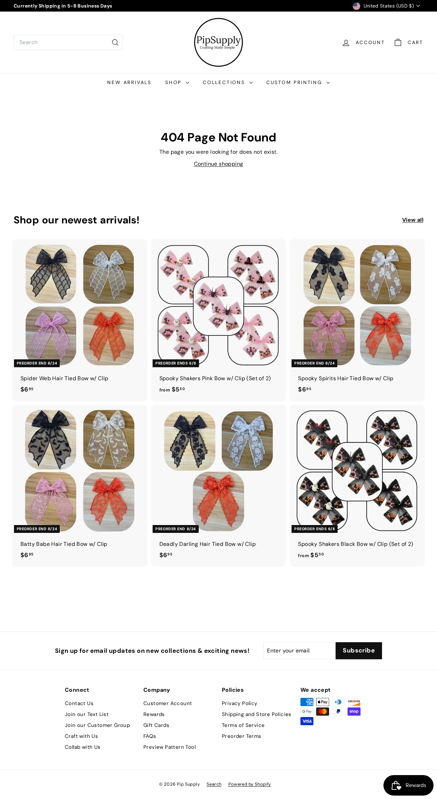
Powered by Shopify (249, 784)
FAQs (149, 736)
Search (214, 784)
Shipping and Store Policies (257, 714)
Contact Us (79, 703)
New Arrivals (129, 82)
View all (412, 219)
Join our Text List (87, 714)
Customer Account (167, 703)
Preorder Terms (242, 736)
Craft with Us (81, 736)
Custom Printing (295, 82)
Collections (225, 82)
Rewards (154, 714)
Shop (174, 82)
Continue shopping (218, 163)
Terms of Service (243, 725)
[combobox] (68, 42)
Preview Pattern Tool (169, 747)
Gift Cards (156, 725)
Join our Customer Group (97, 725)
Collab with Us (83, 747)
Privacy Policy (239, 703)
